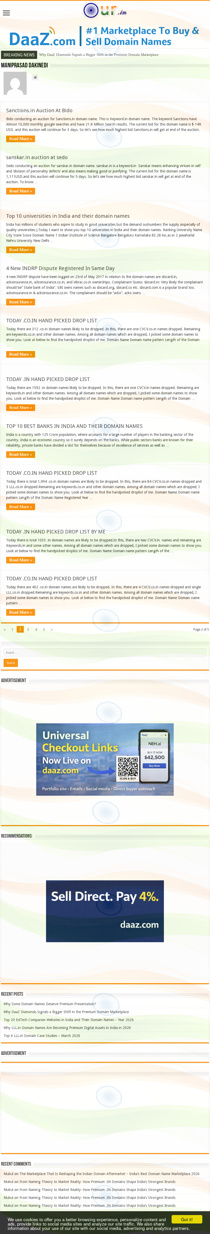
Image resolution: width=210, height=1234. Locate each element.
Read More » (20, 139)
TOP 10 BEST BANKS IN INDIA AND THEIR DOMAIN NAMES (74, 426)
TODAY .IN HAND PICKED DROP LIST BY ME (56, 532)
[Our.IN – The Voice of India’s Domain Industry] (105, 9)
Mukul (8, 1174)
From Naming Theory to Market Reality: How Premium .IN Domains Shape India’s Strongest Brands (97, 1182)
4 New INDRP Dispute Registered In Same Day (60, 268)
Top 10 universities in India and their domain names (68, 216)
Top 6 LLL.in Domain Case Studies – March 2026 (42, 1036)
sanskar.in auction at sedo (37, 157)
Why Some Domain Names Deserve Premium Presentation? (50, 1004)
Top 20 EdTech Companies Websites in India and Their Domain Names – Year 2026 (69, 1020)
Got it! (187, 1219)
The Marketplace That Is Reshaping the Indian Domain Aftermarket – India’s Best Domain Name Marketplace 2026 (109, 1174)
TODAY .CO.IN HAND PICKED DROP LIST (51, 320)
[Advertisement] (105, 1114)
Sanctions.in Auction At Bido (39, 110)
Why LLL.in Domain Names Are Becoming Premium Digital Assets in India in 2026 (67, 1028)
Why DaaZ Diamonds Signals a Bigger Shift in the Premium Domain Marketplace (99, 55)
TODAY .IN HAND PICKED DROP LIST (48, 379)
